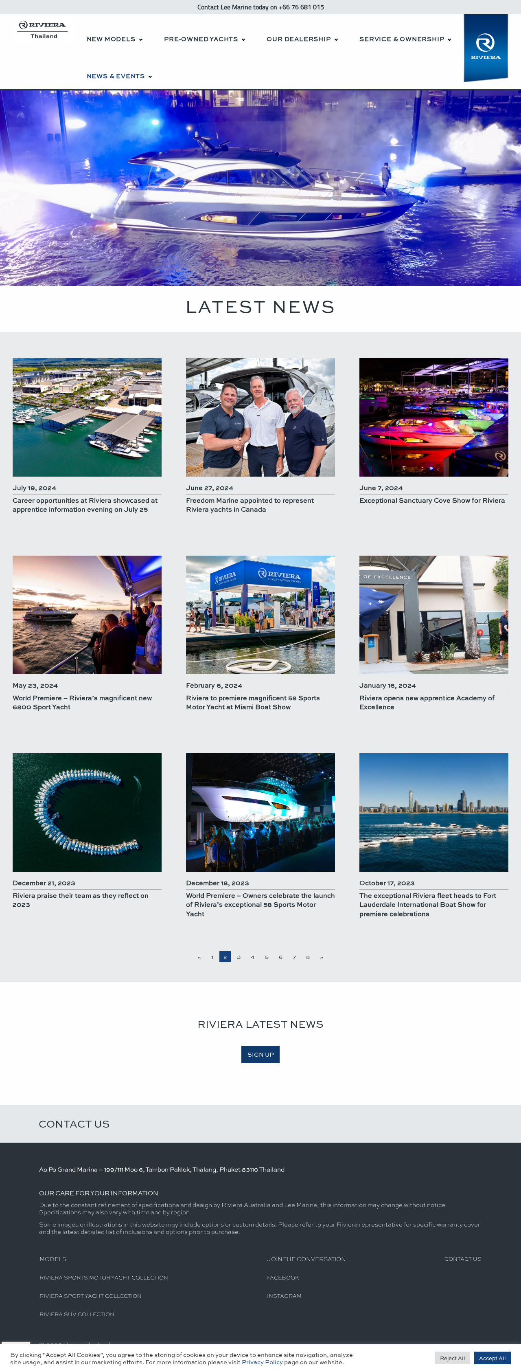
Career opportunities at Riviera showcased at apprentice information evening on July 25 (85, 504)
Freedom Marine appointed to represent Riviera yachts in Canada (250, 504)
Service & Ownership (401, 38)
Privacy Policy (262, 1361)
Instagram (284, 1295)
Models (52, 1259)
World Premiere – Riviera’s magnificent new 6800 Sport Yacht (82, 702)
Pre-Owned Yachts (201, 38)
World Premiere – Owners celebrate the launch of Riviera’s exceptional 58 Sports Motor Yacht (260, 904)
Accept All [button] (492, 1358)
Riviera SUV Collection (76, 1314)
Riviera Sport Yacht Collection (90, 1295)
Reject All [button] (452, 1358)
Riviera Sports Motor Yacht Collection (103, 1277)
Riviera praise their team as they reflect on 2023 (81, 899)
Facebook (283, 1277)
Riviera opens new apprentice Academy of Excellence (427, 702)
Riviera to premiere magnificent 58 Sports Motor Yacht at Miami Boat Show (253, 702)
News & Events (116, 75)
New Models (111, 38)
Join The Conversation (306, 1259)
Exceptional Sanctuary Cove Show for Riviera (432, 500)
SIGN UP (260, 1054)
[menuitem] (114, 32)
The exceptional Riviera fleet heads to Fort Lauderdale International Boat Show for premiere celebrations (427, 904)
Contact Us (74, 1123)
